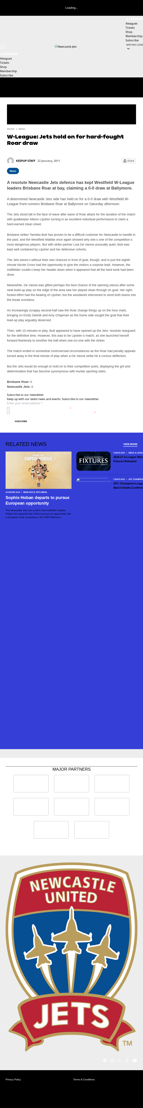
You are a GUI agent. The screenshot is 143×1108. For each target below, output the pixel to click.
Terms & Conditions (84, 1079)
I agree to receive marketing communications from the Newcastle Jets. (53, 412)
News (21, 128)
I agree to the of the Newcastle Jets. (41, 408)
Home (10, 128)
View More (130, 444)
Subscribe (21, 421)
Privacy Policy (35, 408)
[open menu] (2, 46)
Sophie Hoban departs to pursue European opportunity (37, 500)
